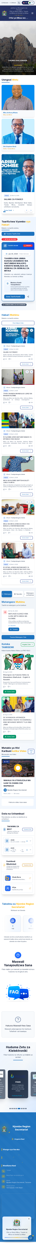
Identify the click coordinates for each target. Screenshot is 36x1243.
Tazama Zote (27, 832)
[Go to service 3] (14, 1111)
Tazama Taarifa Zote (13, 236)
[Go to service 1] (10, 1111)
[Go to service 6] (21, 1111)
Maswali (5, 2)
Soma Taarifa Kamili (13, 299)
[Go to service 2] (12, 1111)
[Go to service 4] (16, 1111)
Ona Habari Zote (18, 326)
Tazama (15, 632)
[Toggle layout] (29, 1219)
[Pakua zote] (27, 843)
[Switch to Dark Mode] (19, 3)
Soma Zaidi (8, 213)
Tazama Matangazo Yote (18, 640)
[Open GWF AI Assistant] (31, 1238)
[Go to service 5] (18, 1111)
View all (31, 754)
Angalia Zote (26, 647)
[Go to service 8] (26, 1111)
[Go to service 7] (24, 1111)
